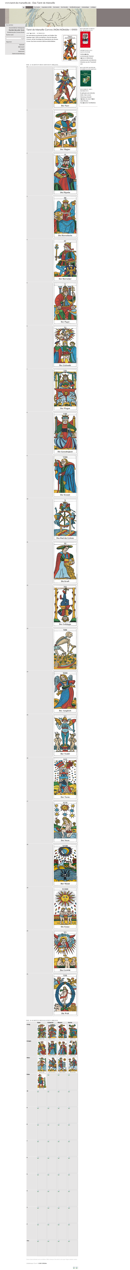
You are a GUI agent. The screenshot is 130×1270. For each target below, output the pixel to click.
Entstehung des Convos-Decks (15, 32)
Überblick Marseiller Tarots (16, 30)
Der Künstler (64, 7)
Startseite (21, 44)
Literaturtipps (85, 7)
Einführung (29, 7)
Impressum (21, 51)
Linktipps (93, 7)
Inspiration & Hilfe (46, 7)
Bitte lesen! (21, 47)
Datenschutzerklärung (18, 53)
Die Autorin (56, 7)
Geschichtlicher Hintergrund (16, 28)
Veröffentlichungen (75, 7)
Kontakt (22, 49)
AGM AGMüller (42, 1263)
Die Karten (37, 7)
